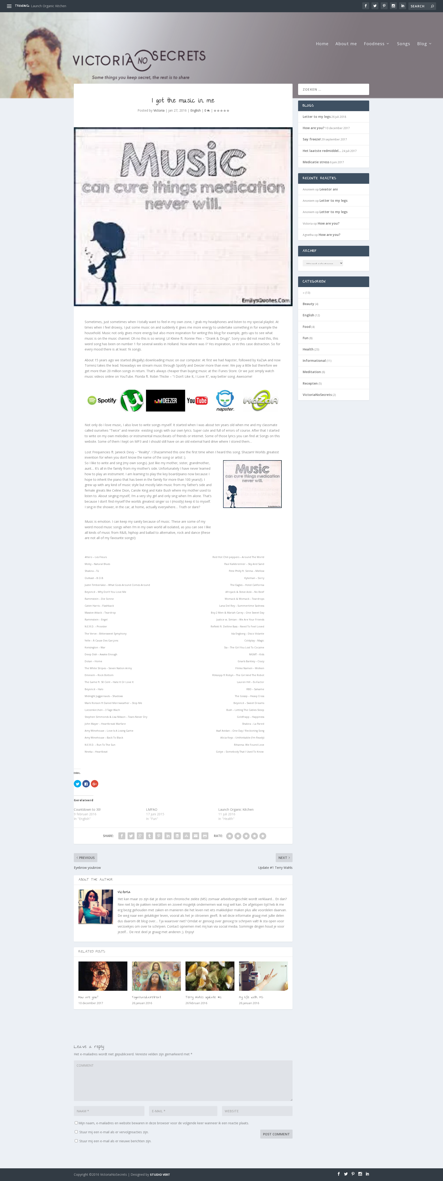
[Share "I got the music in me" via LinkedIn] (168, 835)
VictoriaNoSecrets (317, 394)
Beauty (308, 304)
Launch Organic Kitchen (236, 809)
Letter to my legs (317, 116)
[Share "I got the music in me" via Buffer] (177, 835)
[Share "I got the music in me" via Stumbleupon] (186, 835)
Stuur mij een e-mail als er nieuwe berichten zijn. (115, 1141)
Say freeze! (312, 139)
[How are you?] (102, 976)
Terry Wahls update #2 (204, 997)
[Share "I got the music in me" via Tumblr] (149, 835)
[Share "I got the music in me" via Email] (195, 835)
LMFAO (151, 809)
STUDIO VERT (160, 1174)
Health (308, 349)
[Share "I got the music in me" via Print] (205, 835)
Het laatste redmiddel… (322, 150)
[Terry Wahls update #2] (210, 976)
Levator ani (329, 189)
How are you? (41, 6)
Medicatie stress (316, 162)
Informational (314, 360)
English (195, 110)
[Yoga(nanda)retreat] (156, 976)
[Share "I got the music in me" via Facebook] (121, 835)
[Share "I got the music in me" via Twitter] (131, 835)
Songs (403, 44)
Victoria (159, 110)
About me (346, 44)
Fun (305, 338)
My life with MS (251, 997)
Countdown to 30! (87, 809)
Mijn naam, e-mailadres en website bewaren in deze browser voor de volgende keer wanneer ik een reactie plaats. (163, 1123)
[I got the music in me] (183, 216)
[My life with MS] (263, 976)
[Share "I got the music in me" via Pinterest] (158, 835)
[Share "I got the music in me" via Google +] (140, 835)
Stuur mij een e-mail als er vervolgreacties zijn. (114, 1132)
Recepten (310, 383)
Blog (422, 44)
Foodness (374, 44)
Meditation (312, 372)
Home (322, 44)
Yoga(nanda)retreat (146, 997)
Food (307, 326)
